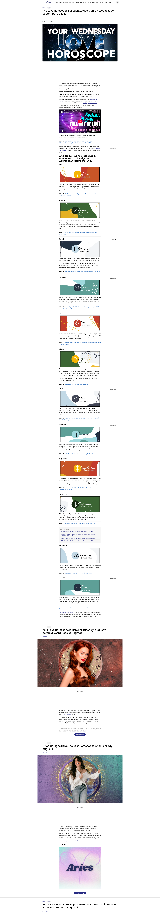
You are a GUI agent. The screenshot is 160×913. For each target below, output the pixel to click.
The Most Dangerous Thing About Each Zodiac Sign (80, 523)
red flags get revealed (90, 103)
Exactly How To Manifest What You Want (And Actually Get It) (79, 538)
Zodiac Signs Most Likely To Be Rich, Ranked (78, 573)
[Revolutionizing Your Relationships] (48, 2)
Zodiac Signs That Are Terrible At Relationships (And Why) (78, 531)
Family (73, 2)
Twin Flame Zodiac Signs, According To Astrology (80, 454)
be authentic (67, 714)
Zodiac (60, 2)
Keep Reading (80, 734)
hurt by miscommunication (71, 841)
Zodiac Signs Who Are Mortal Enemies (76, 384)
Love (57, 2)
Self (70, 2)
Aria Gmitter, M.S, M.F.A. (66, 612)
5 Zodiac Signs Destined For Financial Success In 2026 (77, 541)
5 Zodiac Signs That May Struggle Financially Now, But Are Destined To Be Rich (78, 535)
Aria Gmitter (45, 20)
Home (43, 7)
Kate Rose (44, 636)
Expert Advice (107, 2)
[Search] (114, 2)
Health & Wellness (91, 2)
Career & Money (100, 2)
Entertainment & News (80, 2)
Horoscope (65, 2)
